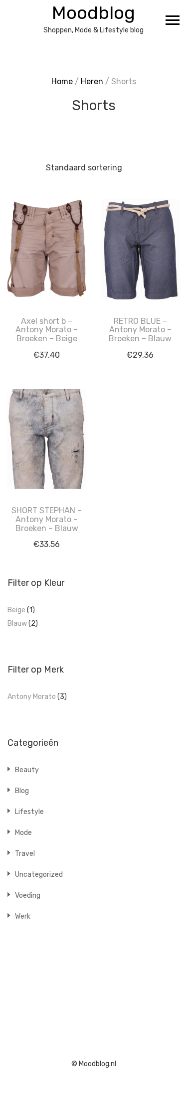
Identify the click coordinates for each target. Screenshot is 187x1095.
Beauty (27, 770)
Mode (23, 832)
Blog (22, 791)
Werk (22, 916)
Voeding (27, 895)
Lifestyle (29, 812)
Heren (92, 81)
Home (62, 81)
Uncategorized (39, 874)
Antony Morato (31, 696)
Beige (16, 610)
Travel (25, 853)
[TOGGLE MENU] (173, 20)
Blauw (17, 623)
